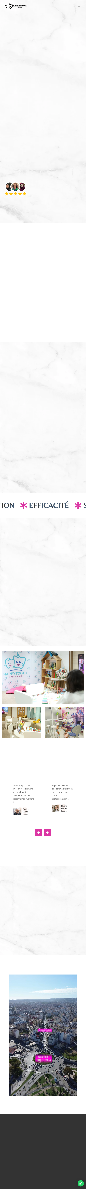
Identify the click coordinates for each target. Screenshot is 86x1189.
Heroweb (67, 1185)
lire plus (9, 940)
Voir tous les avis (42, 843)
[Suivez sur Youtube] (10, 1142)
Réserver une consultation (18, 174)
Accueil (50, 1132)
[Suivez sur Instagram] (6, 1142)
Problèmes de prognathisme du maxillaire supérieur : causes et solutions (22, 932)
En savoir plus (14, 330)
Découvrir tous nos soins (43, 478)
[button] (81, 1183)
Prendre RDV (52, 1139)
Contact (50, 1135)
